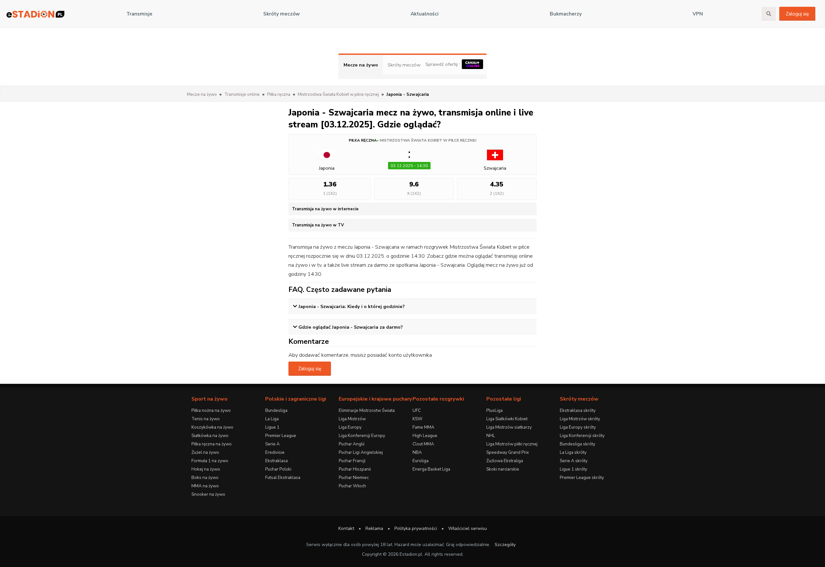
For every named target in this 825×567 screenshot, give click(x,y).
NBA (417, 452)
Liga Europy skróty (578, 427)
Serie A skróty (573, 461)
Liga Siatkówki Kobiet (507, 419)
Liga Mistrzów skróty (580, 419)
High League (424, 436)
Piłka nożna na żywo (211, 410)
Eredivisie (275, 452)
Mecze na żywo (361, 65)
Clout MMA (423, 444)
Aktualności (425, 13)
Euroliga (420, 461)
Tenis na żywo (205, 419)
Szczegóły (505, 545)
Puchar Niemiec (354, 477)
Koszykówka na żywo (212, 427)
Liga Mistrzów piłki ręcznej (512, 444)
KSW (417, 419)
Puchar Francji (352, 461)
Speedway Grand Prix (507, 452)
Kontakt (346, 528)
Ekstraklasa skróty (578, 410)
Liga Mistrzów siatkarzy (509, 427)
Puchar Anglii (351, 444)
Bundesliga (276, 410)
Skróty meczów (281, 13)
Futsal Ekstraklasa (282, 477)
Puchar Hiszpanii (355, 469)
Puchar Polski (278, 469)
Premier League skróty (582, 477)
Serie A (272, 444)
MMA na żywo (205, 486)
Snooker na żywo (208, 494)
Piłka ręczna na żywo (211, 444)
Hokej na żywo (205, 469)
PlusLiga (494, 410)
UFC (416, 410)
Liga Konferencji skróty (582, 436)
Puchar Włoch (352, 486)
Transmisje (139, 13)
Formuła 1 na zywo (209, 461)
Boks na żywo (204, 477)
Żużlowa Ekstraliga (504, 461)
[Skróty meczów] (35, 14)
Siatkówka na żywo (209, 436)
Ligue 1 (272, 427)
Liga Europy (350, 427)
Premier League (280, 436)
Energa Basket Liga (431, 469)
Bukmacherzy (566, 13)
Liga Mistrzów (352, 419)
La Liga (272, 419)
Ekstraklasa (276, 461)
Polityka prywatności (415, 528)
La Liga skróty (573, 452)
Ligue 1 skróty (573, 469)
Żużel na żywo (205, 452)
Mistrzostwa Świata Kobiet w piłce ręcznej (428, 140)
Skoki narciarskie (502, 469)
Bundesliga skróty (577, 444)
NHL (490, 436)
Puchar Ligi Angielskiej (361, 452)
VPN (698, 13)
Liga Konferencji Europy (362, 436)
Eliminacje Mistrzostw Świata (367, 410)
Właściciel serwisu (467, 528)
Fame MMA (423, 427)
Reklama (374, 528)
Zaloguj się (797, 14)
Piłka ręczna (363, 140)
